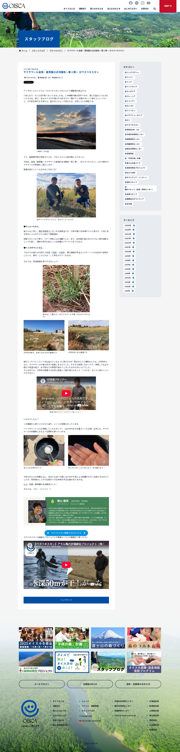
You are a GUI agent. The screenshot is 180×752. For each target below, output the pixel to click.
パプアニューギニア (134, 115)
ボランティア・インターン (137, 177)
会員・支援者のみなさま (138, 684)
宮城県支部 (154, 706)
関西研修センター (133, 139)
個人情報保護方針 (60, 725)
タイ (128, 120)
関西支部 (153, 720)
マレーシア (131, 96)
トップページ (66, 600)
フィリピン (131, 111)
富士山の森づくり (133, 163)
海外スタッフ (132, 182)
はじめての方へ (130, 9)
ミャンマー (131, 101)
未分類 (129, 204)
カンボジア (131, 91)
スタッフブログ (39, 39)
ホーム (24, 51)
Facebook (87, 716)
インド (129, 82)
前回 (33, 162)
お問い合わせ (58, 720)
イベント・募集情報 (90, 706)
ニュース (85, 701)
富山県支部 (154, 715)
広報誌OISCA (90, 684)
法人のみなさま (113, 9)
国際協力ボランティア (135, 199)
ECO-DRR (131, 173)
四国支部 (153, 730)
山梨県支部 (154, 711)
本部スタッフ (132, 194)
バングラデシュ (133, 72)
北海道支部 (154, 701)
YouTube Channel (91, 721)
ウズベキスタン (56, 51)
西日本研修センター (47, 231)
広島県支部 (154, 725)
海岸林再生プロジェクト (136, 168)
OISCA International (125, 715)
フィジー (130, 77)
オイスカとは (69, 9)
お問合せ (145, 9)
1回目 (54, 252)
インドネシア (132, 87)
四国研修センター (133, 144)
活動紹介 (82, 9)
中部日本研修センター (135, 134)
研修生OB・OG (133, 130)
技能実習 (130, 154)
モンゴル (130, 106)
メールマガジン (41, 684)
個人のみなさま (96, 9)
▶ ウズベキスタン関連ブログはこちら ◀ (66, 533)
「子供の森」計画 (133, 158)
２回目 (61, 252)
